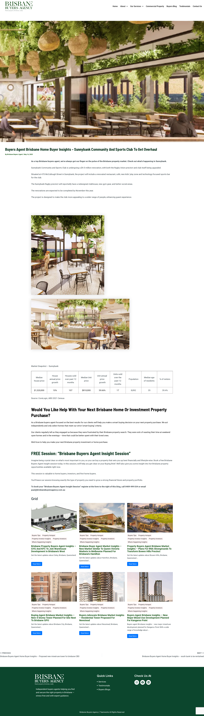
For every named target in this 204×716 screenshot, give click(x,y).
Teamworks (104, 712)
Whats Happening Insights (41, 542)
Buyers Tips (36, 535)
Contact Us (197, 6)
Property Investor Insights (41, 539)
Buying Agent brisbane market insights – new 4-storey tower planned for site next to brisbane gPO (53, 618)
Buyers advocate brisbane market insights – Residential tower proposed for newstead (101, 618)
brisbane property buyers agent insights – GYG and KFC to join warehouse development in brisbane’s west (53, 549)
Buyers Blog (172, 6)
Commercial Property (155, 6)
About (122, 6)
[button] (124, 6)
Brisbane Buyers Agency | (90, 712)
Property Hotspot (48, 535)
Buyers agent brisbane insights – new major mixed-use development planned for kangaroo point (148, 618)
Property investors (59, 539)
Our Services (135, 6)
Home (115, 6)
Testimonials (184, 6)
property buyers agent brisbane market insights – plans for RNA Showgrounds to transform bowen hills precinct (149, 549)
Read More (37, 564)
